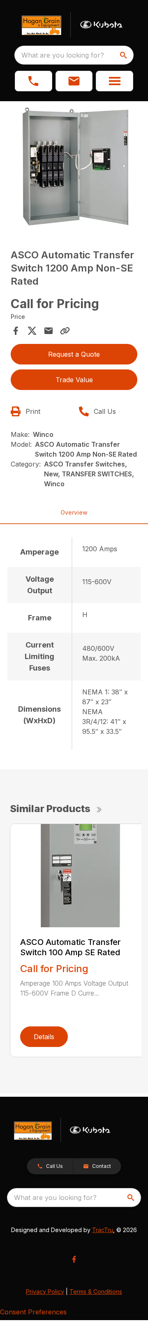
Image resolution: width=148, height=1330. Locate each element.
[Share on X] (32, 331)
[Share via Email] (48, 331)
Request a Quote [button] (74, 354)
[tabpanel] (74, 169)
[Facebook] (74, 1259)
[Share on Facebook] (16, 331)
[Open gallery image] (74, 167)
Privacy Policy (45, 1291)
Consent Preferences (33, 1312)
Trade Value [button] (74, 380)
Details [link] (44, 1037)
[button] (33, 81)
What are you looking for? (62, 55)
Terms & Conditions (95, 1291)
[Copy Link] (65, 331)
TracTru (102, 1229)
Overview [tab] (74, 512)
